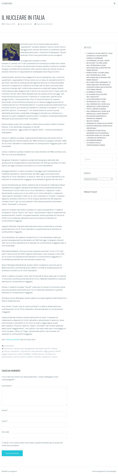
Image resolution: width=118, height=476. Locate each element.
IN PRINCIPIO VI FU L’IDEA (95, 102)
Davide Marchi (26, 24)
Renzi (23, 357)
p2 (54, 354)
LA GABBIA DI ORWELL (94, 92)
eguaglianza (30, 348)
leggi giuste (49, 351)
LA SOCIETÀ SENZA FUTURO (96, 99)
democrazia (19, 348)
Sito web (5, 432)
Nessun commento (45, 24)
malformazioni (38, 354)
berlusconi (8, 348)
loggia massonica (9, 354)
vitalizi (55, 357)
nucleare (48, 354)
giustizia (5, 351)
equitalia (39, 348)
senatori (29, 357)
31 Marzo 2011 (9, 24)
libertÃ (58, 351)
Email (5, 421)
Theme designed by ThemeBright (104, 471)
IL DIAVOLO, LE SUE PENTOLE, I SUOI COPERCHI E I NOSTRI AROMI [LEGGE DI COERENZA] (99, 55)
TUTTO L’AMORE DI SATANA (96, 109)
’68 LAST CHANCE (92, 121)
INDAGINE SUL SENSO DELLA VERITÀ (99, 123)
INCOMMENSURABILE (94, 140)
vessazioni (46, 357)
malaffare (27, 354)
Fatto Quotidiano (13, 339)
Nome (5, 410)
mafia (20, 354)
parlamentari (7, 357)
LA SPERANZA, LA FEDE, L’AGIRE (97, 61)
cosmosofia (9, 346)
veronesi (37, 357)
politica (16, 357)
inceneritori (15, 351)
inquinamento (37, 351)
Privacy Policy (90, 192)
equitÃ (47, 348)
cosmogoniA (7, 3)
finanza (54, 348)
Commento (7, 386)
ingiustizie (25, 351)
